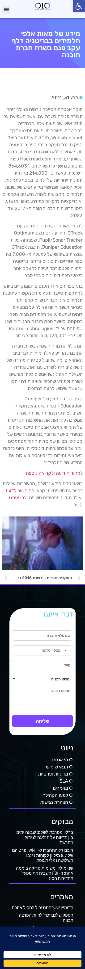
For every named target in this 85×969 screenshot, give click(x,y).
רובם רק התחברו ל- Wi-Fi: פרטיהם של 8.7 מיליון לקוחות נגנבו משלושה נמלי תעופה (42, 855)
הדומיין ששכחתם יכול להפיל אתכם (42, 907)
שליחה (42, 721)
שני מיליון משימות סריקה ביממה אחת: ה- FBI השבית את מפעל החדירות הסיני (44, 873)
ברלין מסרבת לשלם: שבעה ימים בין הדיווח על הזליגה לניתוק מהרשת (44, 837)
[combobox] (68, 650)
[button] (79, 6)
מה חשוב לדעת (19, 490)
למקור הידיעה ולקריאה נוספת (54, 473)
